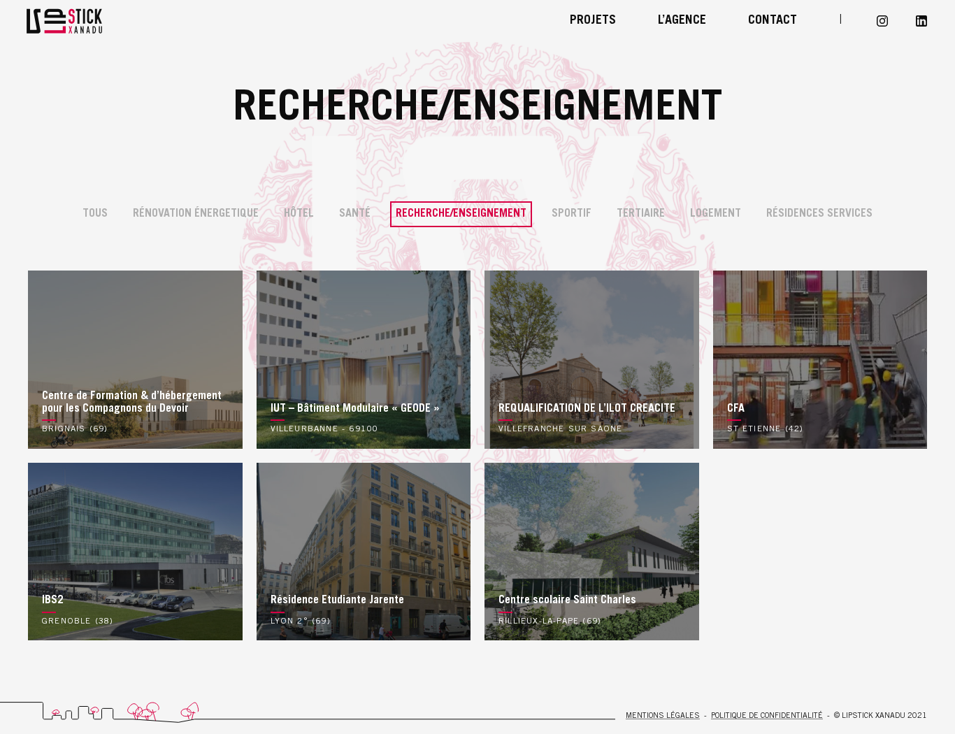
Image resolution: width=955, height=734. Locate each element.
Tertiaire (641, 214)
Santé (355, 214)
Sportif (571, 214)
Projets (593, 21)
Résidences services (819, 214)
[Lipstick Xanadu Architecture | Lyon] (98, 21)
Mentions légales (663, 716)
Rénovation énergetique (196, 214)
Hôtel (299, 214)
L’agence (682, 21)
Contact (772, 21)
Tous (95, 214)
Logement (715, 214)
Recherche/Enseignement (461, 214)
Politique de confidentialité (767, 716)
